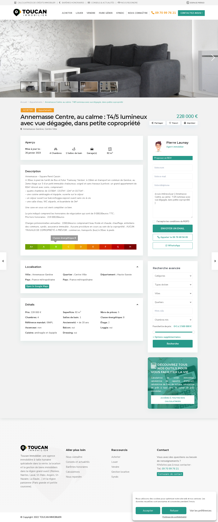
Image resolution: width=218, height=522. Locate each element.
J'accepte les (173, 221)
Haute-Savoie (124, 274)
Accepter (148, 510)
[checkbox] (154, 221)
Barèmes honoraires (73, 2)
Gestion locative (120, 471)
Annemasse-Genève (33, 129)
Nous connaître (138, 13)
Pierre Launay (177, 142)
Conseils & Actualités (102, 2)
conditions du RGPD (179, 221)
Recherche (173, 343)
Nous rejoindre (129, 2)
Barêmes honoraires (77, 466)
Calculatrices (73, 471)
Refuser (174, 510)
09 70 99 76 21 (165, 13)
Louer (79, 13)
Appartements (36, 102)
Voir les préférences (200, 510)
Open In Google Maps (37, 286)
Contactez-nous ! (191, 13)
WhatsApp (173, 245)
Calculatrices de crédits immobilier (36, 2)
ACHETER (28, 110)
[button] (5, 57)
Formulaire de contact (170, 474)
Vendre (91, 13)
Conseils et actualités (78, 462)
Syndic (120, 13)
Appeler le (174, 237)
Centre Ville (51, 129)
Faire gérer (106, 13)
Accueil (23, 102)
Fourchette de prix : (162, 326)
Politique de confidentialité (174, 517)
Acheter (67, 13)
